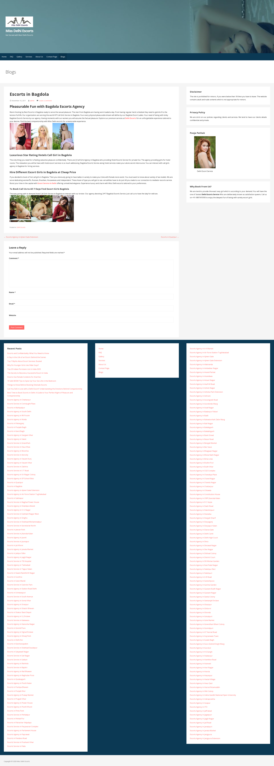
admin (32, 101)
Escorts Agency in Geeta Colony (202, 597)
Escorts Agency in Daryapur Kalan (203, 526)
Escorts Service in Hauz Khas (18, 447)
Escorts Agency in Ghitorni (200, 608)
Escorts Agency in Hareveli (200, 663)
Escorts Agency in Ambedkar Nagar (204, 368)
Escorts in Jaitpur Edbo (16, 553)
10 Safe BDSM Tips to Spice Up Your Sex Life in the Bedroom (31, 381)
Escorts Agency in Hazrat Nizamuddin (205, 687)
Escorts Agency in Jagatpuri (201, 715)
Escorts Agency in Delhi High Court (204, 537)
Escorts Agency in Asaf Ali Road (202, 384)
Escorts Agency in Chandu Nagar (203, 482)
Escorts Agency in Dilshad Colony (203, 553)
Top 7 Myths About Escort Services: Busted (24, 361)
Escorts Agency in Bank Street (202, 435)
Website (12, 315)
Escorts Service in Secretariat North (21, 526)
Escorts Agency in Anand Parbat (202, 372)
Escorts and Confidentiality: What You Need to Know (28, 353)
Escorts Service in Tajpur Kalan (19, 569)
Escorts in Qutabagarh (16, 679)
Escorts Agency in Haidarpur (201, 656)
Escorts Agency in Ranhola (17, 663)
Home (4, 57)
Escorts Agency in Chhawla (200, 490)
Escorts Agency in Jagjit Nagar (19, 557)
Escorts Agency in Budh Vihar (201, 467)
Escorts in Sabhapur (15, 498)
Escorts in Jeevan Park (16, 529)
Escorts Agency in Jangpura (201, 734)
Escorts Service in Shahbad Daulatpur (22, 648)
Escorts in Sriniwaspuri (16, 592)
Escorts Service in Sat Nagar (18, 656)
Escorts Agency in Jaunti (16, 537)
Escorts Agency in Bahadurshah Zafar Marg (207, 419)
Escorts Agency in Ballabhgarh (202, 431)
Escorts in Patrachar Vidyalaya (19, 722)
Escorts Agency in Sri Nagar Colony (21, 474)
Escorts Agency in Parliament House (21, 730)
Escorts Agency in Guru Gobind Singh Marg (207, 644)
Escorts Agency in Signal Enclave (20, 632)
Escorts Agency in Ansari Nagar (202, 380)
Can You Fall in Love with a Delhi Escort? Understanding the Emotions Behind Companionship (44, 389)
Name (12, 292)
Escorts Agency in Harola (200, 671)
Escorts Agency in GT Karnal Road (203, 632)
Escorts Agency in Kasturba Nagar (21, 624)
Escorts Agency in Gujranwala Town (204, 636)
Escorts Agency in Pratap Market (20, 695)
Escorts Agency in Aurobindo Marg (204, 404)
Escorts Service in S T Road (18, 470)
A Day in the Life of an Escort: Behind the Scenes (26, 357)
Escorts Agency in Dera (199, 541)
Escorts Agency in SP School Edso (20, 478)
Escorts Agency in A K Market (201, 348)
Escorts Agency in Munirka (18, 451)
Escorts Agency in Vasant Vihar (19, 463)
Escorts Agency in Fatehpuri (201, 573)
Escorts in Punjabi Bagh (16, 427)
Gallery (19, 57)
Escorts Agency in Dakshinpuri (202, 510)
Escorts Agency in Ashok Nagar (202, 388)
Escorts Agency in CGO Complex (202, 471)
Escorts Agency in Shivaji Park (19, 636)
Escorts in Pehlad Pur (15, 718)
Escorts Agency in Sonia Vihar (19, 600)
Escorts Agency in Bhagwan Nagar (203, 451)
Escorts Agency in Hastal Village (202, 679)
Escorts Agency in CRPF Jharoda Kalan (205, 498)
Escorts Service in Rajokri (17, 667)
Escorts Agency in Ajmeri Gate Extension (23, 490)
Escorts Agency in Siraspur (18, 604)
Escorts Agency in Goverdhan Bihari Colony (207, 624)
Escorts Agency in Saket (16, 439)
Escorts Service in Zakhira (17, 466)
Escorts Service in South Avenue (20, 596)
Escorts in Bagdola (14, 486)
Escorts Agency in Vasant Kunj (19, 459)
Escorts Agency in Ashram (200, 396)
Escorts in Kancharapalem (17, 644)
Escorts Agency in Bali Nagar (201, 423)
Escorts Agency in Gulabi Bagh (202, 640)
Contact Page (51, 57)
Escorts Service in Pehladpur (18, 715)
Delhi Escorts (21, 227)
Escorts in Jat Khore (15, 545)
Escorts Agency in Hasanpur (201, 675)
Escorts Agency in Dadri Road (201, 506)
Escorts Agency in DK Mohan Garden (204, 561)
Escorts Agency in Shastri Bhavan (20, 608)
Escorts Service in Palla (16, 746)
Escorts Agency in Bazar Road (202, 439)
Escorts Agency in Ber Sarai (201, 447)
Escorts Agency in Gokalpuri (201, 616)
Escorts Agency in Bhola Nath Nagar (204, 455)
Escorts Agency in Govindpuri (201, 628)
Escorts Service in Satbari (17, 659)
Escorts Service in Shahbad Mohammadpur (24, 522)
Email (12, 304)
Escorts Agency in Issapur (200, 703)
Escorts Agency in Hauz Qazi (201, 683)
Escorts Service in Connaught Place (21, 404)
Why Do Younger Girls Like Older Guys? (23, 365)
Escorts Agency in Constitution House (205, 494)
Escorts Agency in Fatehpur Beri (202, 569)
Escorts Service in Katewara (18, 620)
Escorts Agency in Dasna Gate (202, 530)
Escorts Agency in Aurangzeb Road (204, 400)
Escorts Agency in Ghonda (200, 612)
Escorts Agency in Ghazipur (201, 604)
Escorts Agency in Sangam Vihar (20, 435)
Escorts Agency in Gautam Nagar (203, 593)
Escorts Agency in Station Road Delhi (22, 589)
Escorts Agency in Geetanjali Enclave (204, 600)
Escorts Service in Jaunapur (18, 541)
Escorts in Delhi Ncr (15, 640)
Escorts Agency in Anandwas (201, 376)
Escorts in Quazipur (15, 482)
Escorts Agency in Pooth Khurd (19, 707)
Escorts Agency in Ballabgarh (201, 427)
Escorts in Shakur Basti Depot (19, 612)
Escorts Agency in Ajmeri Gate (202, 356)
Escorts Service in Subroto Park (19, 585)
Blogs (63, 57)
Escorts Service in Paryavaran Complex (22, 726)
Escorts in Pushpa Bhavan (17, 687)
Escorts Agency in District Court (202, 557)
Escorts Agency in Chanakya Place (203, 474)
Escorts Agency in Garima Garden (203, 585)
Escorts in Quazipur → (170, 237)
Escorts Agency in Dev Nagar (201, 549)
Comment (14, 258)
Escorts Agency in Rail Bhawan (19, 671)
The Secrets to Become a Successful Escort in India (27, 373)
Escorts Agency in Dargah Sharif (203, 518)
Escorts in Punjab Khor (16, 691)
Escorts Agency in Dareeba (200, 514)
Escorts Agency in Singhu (17, 518)
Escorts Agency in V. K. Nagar (19, 510)
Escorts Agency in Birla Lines (201, 459)
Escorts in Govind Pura (16, 628)
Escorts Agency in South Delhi (19, 411)
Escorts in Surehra (14, 577)
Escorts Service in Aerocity (17, 455)
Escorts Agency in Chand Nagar (202, 478)
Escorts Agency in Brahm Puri (202, 463)
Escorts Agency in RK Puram (18, 415)
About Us (39, 57)
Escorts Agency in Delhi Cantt (201, 534)
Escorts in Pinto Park (15, 711)
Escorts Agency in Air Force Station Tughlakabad (26, 494)
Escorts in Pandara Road (17, 738)
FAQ (11, 57)
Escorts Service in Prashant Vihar (20, 742)
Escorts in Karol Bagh (16, 431)
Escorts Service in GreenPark (18, 443)
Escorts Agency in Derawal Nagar (203, 545)
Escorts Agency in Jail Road (200, 722)
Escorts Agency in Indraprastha (202, 699)
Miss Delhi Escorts (19, 30)
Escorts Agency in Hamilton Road (203, 659)
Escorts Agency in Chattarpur (19, 400)
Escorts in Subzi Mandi (16, 581)
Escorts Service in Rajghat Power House (23, 502)
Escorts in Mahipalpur (16, 407)
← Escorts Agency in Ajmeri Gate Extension (21, 237)
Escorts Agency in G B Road (201, 577)
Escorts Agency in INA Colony (201, 691)
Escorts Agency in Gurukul (200, 648)
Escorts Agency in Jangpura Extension (205, 738)
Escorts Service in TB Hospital (19, 561)
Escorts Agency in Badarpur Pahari (204, 411)
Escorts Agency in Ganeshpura (202, 581)
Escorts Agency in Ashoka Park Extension (206, 392)
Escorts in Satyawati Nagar (18, 652)
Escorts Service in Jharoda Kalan (20, 533)
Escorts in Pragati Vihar (16, 699)
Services (29, 57)
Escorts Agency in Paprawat (18, 734)
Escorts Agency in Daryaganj (201, 522)
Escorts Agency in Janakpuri (201, 726)
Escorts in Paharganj (15, 423)
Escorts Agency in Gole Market (202, 620)
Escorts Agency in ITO (198, 707)
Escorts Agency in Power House (20, 703)
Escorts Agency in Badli (199, 415)
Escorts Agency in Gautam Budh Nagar (205, 589)
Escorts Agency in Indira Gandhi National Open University (213, 695)
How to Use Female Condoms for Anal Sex (24, 377)
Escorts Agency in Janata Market (20, 549)
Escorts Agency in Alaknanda (201, 364)
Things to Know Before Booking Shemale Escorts (27, 385)
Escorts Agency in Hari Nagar (201, 667)
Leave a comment (45, 101)
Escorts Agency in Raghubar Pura (20, 675)
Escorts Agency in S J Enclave (18, 616)
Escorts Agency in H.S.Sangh (201, 652)
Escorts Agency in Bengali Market (203, 443)
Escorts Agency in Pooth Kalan (19, 683)
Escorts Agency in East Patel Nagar (204, 565)
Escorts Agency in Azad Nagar (202, 407)
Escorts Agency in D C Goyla (201, 502)
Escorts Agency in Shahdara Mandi (21, 506)
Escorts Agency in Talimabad (18, 565)
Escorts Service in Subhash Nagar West (23, 514)
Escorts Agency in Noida (17, 419)
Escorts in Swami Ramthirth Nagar (21, 573)
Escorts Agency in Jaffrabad (201, 711)
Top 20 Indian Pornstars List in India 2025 (24, 369)
